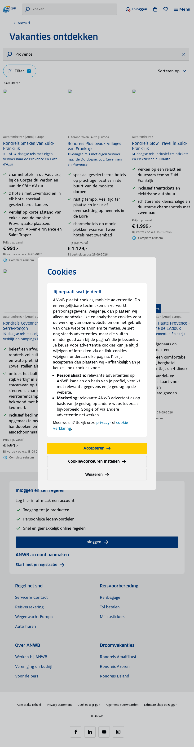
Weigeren (94, 474)
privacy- (103, 422)
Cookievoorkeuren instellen (94, 461)
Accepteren (94, 448)
